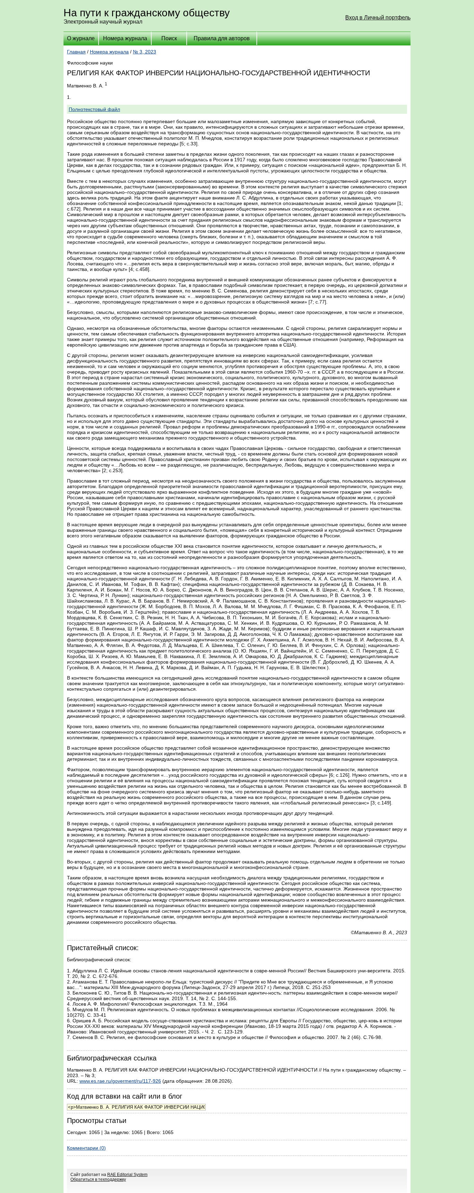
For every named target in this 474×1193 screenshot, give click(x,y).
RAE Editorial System (127, 1174)
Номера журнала (125, 38)
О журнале (81, 38)
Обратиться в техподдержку (98, 1179)
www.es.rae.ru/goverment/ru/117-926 (120, 1081)
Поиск (169, 38)
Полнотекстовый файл (94, 109)
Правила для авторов (222, 38)
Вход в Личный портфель (377, 17)
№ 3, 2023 (144, 51)
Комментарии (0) (86, 1148)
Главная (76, 51)
